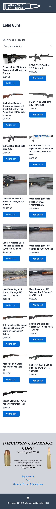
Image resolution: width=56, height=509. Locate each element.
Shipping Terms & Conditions (28, 484)
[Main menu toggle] (50, 6)
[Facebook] (28, 498)
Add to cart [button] (11, 83)
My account (28, 476)
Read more (38, 164)
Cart (28, 480)
